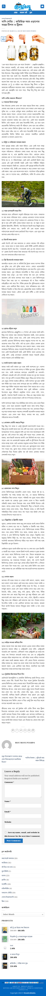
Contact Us (23, 990)
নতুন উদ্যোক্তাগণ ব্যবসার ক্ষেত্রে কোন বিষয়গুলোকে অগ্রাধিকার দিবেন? (12, 759)
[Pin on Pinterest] (29, 730)
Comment (9, 782)
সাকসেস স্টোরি (7, 892)
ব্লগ (31, 12)
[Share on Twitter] (21, 730)
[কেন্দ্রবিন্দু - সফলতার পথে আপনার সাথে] (23, 6)
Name (7, 801)
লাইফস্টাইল (5, 888)
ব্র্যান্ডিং (4, 880)
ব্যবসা (3, 875)
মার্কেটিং (4, 884)
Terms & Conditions (35, 988)
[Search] (3, 6)
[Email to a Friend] (25, 730)
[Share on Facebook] (17, 730)
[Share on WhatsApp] (13, 730)
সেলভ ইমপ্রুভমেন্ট (7, 19)
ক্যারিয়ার (4, 862)
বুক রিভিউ (5, 871)
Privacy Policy (27, 986)
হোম (16, 12)
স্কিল (3, 901)
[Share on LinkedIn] (33, 730)
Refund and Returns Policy (14, 988)
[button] (42, 6)
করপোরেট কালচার (8, 858)
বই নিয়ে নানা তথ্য (7, 867)
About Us (16, 986)
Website (7, 822)
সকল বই (23, 12)
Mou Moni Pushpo (29, 31)
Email (7, 811)
